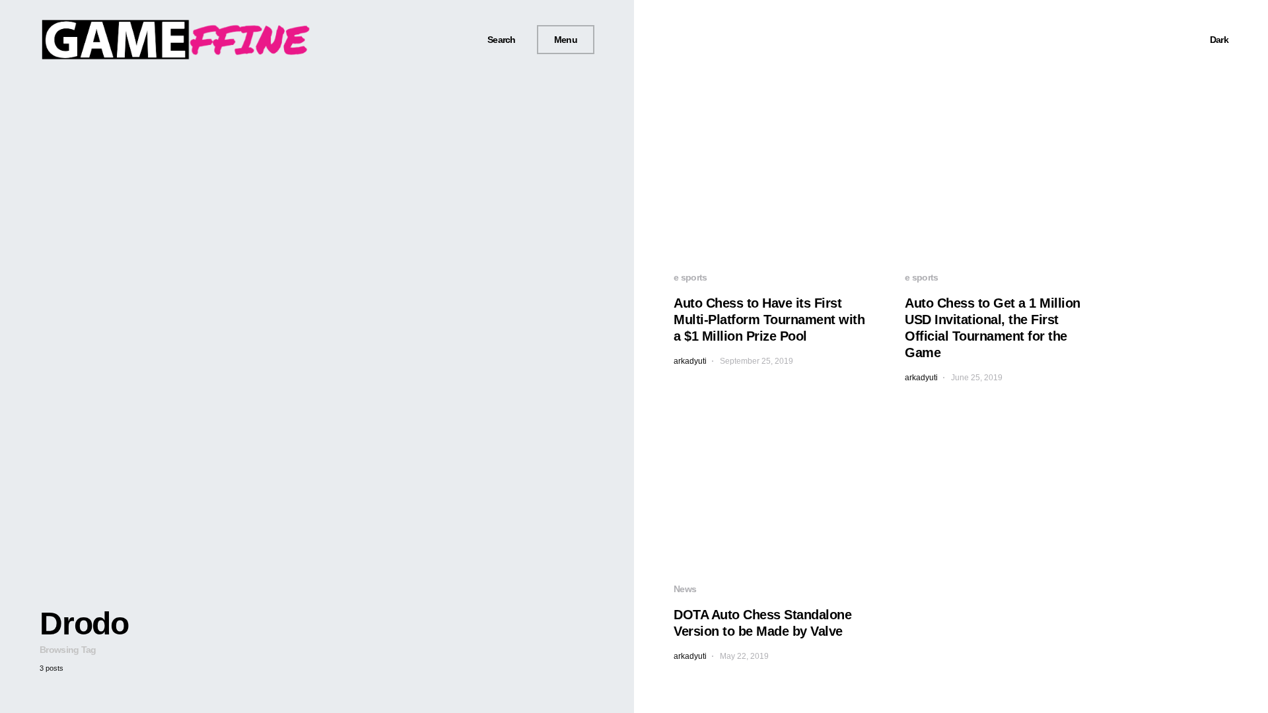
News (685, 589)
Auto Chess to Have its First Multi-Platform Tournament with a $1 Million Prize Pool (769, 319)
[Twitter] (436, 39)
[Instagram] (452, 39)
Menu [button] (565, 39)
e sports (690, 277)
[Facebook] (421, 39)
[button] (496, 40)
